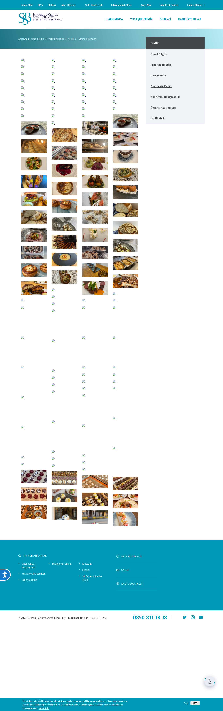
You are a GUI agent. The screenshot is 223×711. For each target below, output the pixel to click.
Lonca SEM (26, 4)
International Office (121, 4)
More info (44, 708)
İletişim (52, 4)
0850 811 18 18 (150, 617)
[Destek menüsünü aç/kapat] (209, 681)
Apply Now (146, 4)
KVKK (104, 617)
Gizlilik (95, 617)
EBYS (40, 4)
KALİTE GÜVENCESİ (131, 583)
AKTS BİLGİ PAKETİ (131, 556)
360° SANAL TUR (93, 4)
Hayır (195, 703)
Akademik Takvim (169, 4)
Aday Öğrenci (68, 4)
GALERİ (125, 569)
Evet (186, 703)
